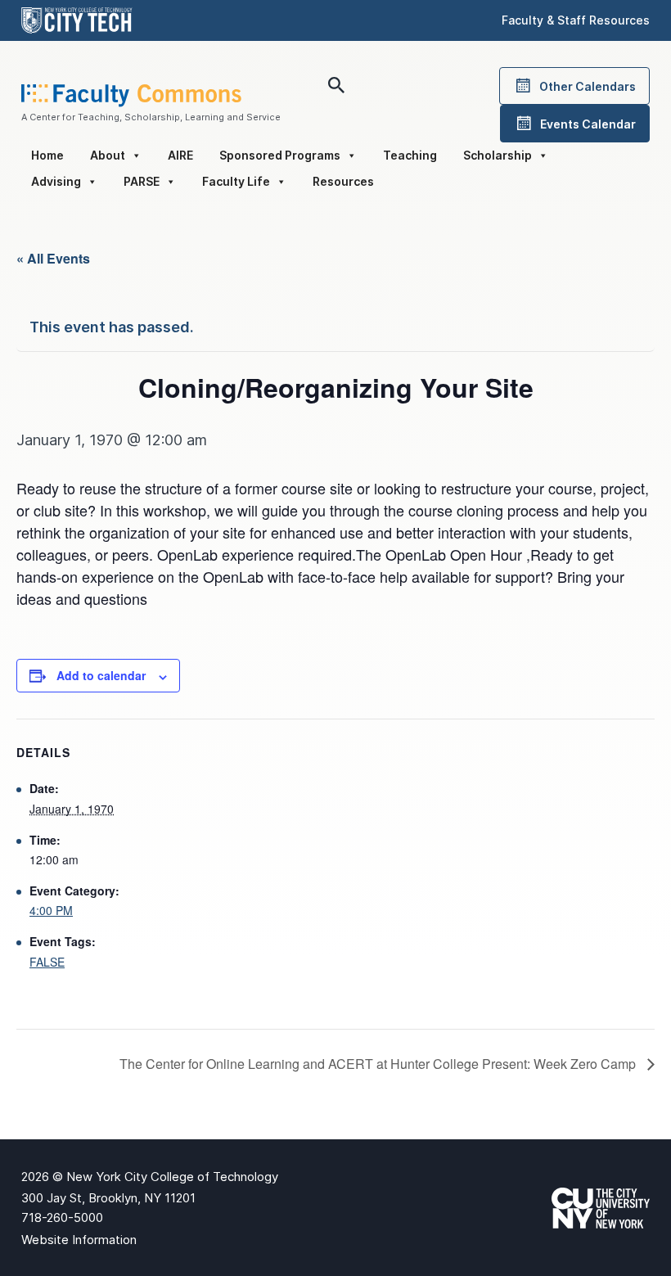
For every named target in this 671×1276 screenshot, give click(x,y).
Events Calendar (588, 124)
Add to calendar (101, 675)
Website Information (79, 1239)
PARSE (142, 181)
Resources (343, 181)
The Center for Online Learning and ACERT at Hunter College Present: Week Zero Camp (379, 1063)
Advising (56, 181)
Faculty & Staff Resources (576, 20)
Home (47, 155)
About (107, 155)
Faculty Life (236, 181)
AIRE (180, 155)
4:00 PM (51, 910)
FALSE (47, 962)
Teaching (410, 155)
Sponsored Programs (279, 155)
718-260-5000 (62, 1217)
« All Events (53, 258)
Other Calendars (587, 86)
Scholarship (497, 155)
